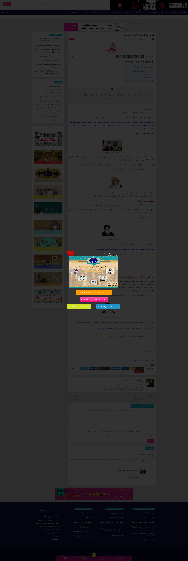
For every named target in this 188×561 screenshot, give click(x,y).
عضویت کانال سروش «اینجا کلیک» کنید (94, 299)
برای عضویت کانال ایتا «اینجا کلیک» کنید (94, 292)
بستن (71, 252)
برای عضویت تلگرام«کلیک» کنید (108, 307)
